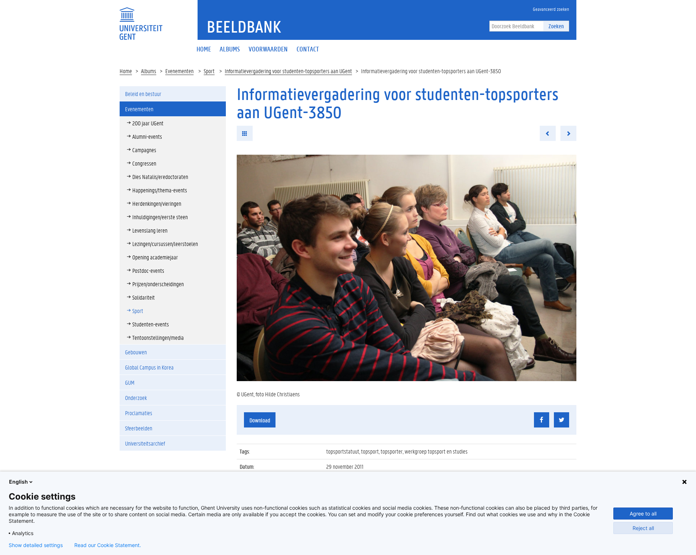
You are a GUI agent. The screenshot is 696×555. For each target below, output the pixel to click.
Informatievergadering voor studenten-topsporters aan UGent (288, 71)
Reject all (643, 528)
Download (259, 420)
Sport (209, 71)
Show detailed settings (36, 545)
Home (126, 71)
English (18, 482)
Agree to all (643, 513)
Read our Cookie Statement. (107, 545)
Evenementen (179, 71)
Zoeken (556, 26)
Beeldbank (244, 26)
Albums (148, 71)
